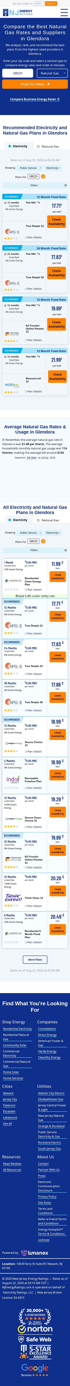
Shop (32, 84)
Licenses (44, 1240)
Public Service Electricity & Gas (49, 1134)
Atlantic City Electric (51, 1093)
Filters (34, 185)
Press (42, 1176)
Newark (8, 1093)
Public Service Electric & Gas (28, 168)
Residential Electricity (17, 1029)
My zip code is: (22, 3)
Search (51, 3)
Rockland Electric (49, 1142)
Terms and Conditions (45, 1211)
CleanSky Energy (49, 1057)
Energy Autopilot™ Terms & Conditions (51, 1231)
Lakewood (10, 1117)
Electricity (52, 168)
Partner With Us (49, 1170)
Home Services (13, 1078)
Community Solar (15, 1045)
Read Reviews (12, 1164)
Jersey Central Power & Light (52, 1107)
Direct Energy (47, 1035)
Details (34, 237)
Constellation (47, 1029)
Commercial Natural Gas (16, 1064)
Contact (43, 1164)
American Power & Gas (50, 1043)
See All (7, 1124)
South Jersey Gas (49, 1149)
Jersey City (10, 1099)
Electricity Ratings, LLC (18, 1292)
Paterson (9, 1105)
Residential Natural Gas (16, 1037)
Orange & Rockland (51, 1126)
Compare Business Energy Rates (35, 99)
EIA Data (31, 457)
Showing (10, 167)
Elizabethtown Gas (50, 1099)
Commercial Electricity (11, 1053)
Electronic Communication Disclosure (49, 1186)
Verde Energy (47, 1051)
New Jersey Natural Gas (51, 1118)
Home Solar (11, 1072)
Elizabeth (9, 1111)
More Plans (35, 959)
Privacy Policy (47, 1197)
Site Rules (44, 1203)
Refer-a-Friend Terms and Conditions (52, 1221)
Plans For (20, 176)
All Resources (12, 1170)
